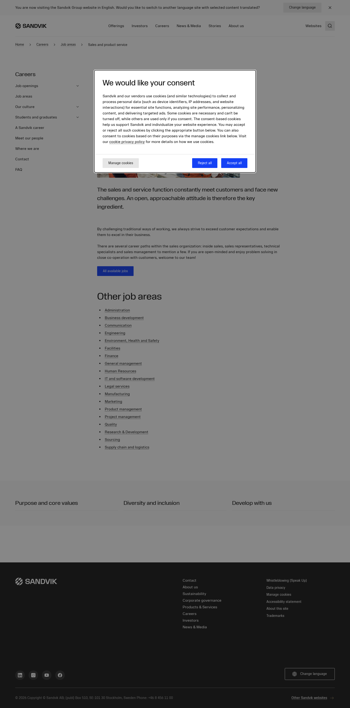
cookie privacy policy (127, 141)
